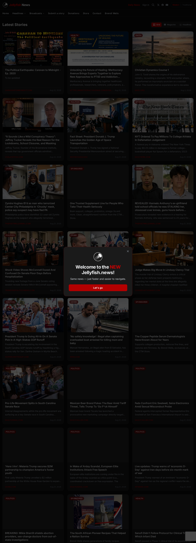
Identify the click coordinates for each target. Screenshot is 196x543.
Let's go (98, 287)
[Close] (127, 251)
